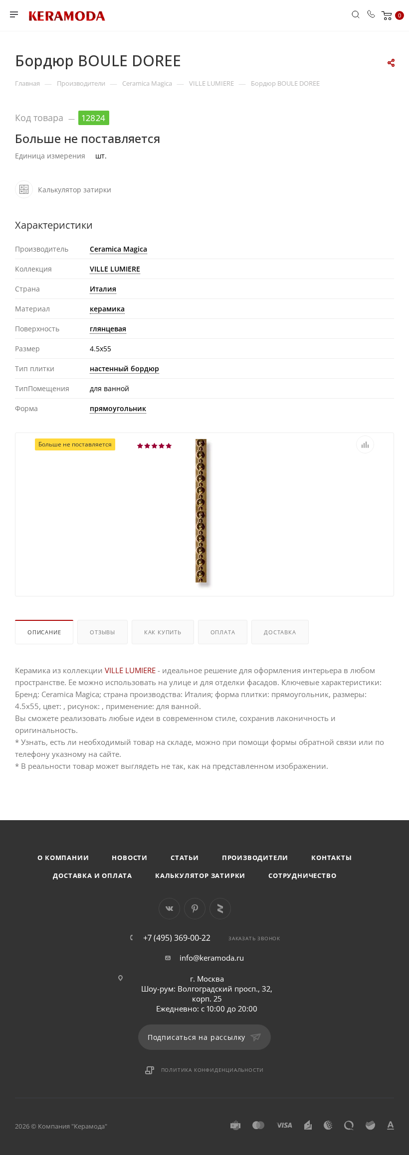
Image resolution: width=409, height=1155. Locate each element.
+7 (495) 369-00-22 (176, 938)
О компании (63, 857)
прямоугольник (118, 408)
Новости (130, 857)
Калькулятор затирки (200, 875)
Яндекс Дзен (220, 908)
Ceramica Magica (118, 249)
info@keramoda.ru (212, 958)
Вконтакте (169, 908)
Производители (255, 857)
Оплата (222, 632)
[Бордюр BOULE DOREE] (204, 514)
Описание (44, 632)
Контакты (331, 857)
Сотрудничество (302, 875)
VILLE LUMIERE (115, 269)
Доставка (280, 632)
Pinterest (194, 908)
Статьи (185, 857)
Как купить (163, 632)
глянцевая (108, 328)
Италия (103, 288)
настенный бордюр (124, 368)
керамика (107, 308)
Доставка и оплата (92, 875)
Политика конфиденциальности (212, 1069)
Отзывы (102, 632)
